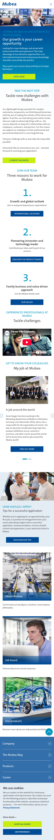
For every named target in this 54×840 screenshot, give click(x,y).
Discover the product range (27, 259)
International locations (27, 213)
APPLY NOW (19, 76)
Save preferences (22, 832)
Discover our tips (22, 540)
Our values (27, 302)
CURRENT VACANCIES (19, 160)
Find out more (27, 449)
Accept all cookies (22, 824)
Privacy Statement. (11, 807)
